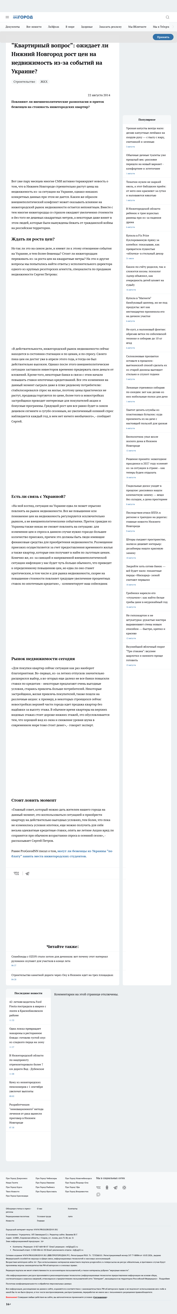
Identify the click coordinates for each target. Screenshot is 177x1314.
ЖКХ (44, 82)
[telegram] (28, 873)
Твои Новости (12, 1191)
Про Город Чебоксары (46, 1178)
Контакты (72, 1208)
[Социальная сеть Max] (98, 1194)
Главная (40, 1220)
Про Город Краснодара (17, 1195)
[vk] (17, 873)
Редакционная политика (17, 1216)
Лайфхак (53, 26)
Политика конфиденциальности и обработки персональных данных (39, 1283)
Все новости (33, 26)
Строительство (24, 82)
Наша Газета (12, 1182)
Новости (10, 1220)
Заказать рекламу (110, 26)
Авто (70, 1216)
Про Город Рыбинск (45, 1187)
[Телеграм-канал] (115, 1187)
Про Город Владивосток (76, 1191)
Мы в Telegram (162, 26)
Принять (163, 37)
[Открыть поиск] (167, 17)
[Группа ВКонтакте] (98, 1187)
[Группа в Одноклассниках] (107, 1187)
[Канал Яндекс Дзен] (124, 1187)
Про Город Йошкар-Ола (76, 1182)
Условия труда (44, 1216)
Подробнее (164, 1278)
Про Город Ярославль (46, 1191)
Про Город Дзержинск (16, 1178)
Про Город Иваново (45, 1182)
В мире (70, 26)
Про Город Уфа (72, 1187)
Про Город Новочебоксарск (78, 1178)
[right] (173, 26)
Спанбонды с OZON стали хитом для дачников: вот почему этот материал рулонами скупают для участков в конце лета (59, 961)
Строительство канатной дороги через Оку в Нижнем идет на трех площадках (62, 977)
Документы (13, 26)
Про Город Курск (14, 1187)
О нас (39, 1208)
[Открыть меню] (7, 17)
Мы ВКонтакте (137, 26)
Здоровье (87, 26)
